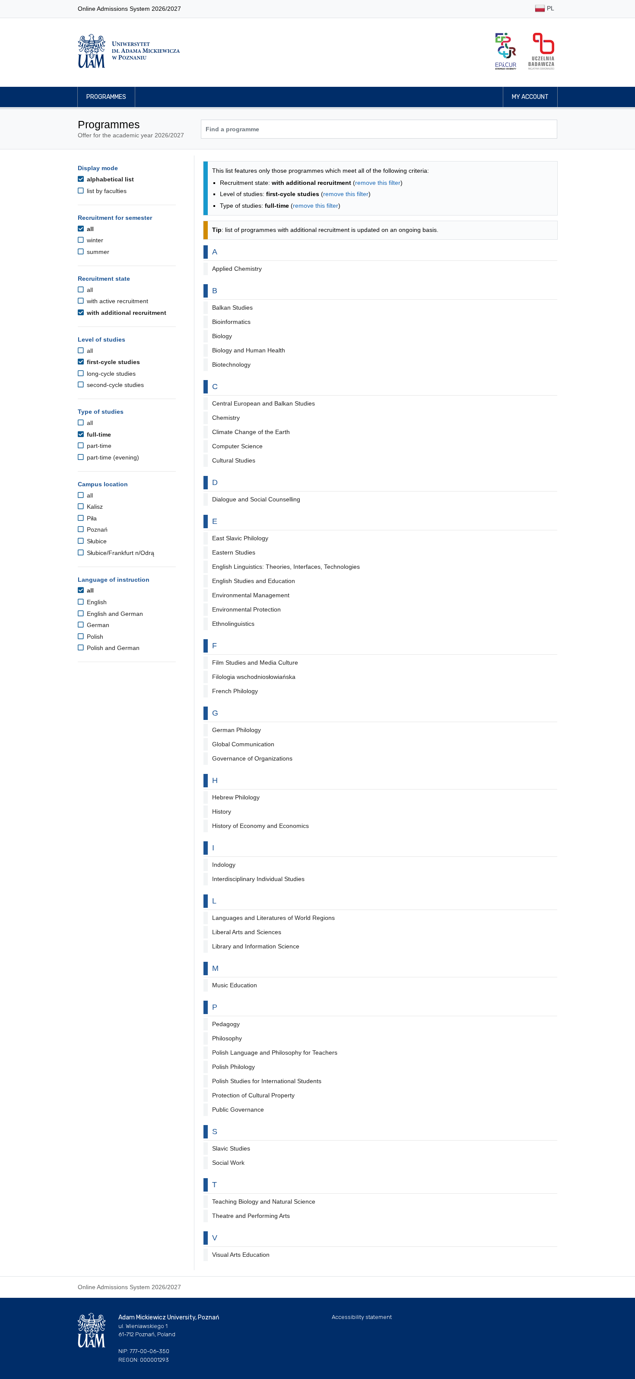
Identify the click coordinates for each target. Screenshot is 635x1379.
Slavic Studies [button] (231, 1148)
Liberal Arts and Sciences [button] (246, 932)
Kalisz (94, 506)
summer (97, 251)
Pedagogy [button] (226, 1024)
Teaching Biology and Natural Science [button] (263, 1201)
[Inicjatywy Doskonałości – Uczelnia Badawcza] (541, 51)
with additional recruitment (125, 312)
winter (94, 240)
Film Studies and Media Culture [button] (255, 662)
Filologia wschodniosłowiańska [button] (253, 676)
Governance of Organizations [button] (252, 758)
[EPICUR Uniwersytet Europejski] (505, 51)
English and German (114, 613)
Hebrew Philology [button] (236, 797)
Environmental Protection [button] (246, 609)
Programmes (106, 97)
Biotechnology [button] (231, 364)
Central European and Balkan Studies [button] (263, 403)
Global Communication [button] (243, 744)
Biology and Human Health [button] (248, 350)
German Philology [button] (236, 729)
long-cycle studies (110, 373)
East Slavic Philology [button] (240, 538)
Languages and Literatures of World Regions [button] (273, 917)
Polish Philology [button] (233, 1066)
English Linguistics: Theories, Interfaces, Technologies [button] (286, 566)
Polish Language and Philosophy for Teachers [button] (274, 1052)
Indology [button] (223, 864)
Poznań (96, 529)
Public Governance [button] (238, 1109)
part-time (98, 445)
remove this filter (377, 182)
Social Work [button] (228, 1162)
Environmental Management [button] (250, 595)
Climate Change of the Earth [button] (251, 431)
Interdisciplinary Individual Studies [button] (258, 878)
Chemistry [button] (226, 417)
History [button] (221, 811)
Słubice (96, 541)
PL (549, 8)
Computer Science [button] (237, 446)
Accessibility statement (362, 1317)
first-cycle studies (112, 361)
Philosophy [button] (227, 1038)
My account (530, 97)
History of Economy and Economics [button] (260, 825)
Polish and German (112, 647)
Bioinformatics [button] (231, 321)
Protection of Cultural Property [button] (253, 1095)
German (97, 624)
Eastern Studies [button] (233, 552)
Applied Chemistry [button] (237, 268)
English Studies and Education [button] (253, 580)
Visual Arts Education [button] (241, 1254)
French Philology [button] (235, 691)
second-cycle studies (114, 384)
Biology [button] (222, 336)
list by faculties (106, 190)
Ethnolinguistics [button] (233, 623)
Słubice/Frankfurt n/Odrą (119, 552)
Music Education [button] (234, 985)
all (89, 228)
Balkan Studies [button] (232, 307)
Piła (91, 518)
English (96, 602)
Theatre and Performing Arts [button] (251, 1215)
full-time (98, 434)
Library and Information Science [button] (255, 946)
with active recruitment (116, 301)
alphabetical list (109, 179)
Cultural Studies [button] (233, 460)
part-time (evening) (112, 457)
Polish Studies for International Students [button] (266, 1081)
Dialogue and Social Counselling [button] (256, 499)
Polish (94, 636)
